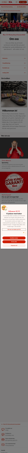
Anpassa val (14, 245)
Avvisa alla (14, 241)
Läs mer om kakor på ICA (14, 229)
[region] (14, 226)
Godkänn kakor (14, 238)
